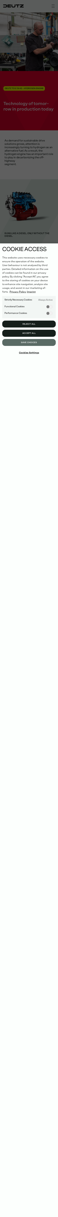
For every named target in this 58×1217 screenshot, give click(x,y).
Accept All (29, 333)
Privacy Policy (18, 291)
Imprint (31, 291)
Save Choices (29, 342)
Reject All (29, 324)
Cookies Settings (29, 352)
